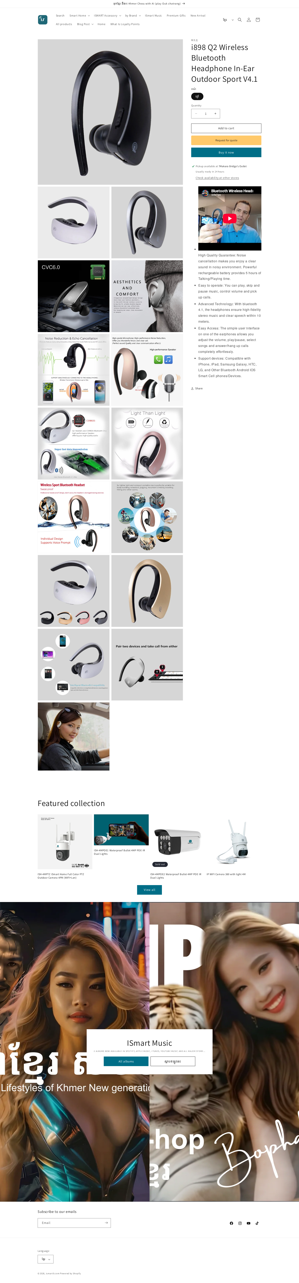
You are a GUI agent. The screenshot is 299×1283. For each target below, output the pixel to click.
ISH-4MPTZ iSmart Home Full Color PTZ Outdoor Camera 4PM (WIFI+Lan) (61, 876)
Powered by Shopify (70, 1273)
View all (149, 890)
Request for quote (226, 140)
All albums (126, 1061)
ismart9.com (53, 1273)
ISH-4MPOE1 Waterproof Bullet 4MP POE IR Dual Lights (119, 852)
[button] (79, 15)
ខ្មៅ (197, 96)
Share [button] (199, 388)
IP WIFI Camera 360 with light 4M (226, 874)
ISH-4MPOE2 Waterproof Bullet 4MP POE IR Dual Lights (175, 876)
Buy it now (226, 152)
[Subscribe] (106, 1223)
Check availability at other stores (217, 178)
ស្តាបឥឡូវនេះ (173, 1061)
